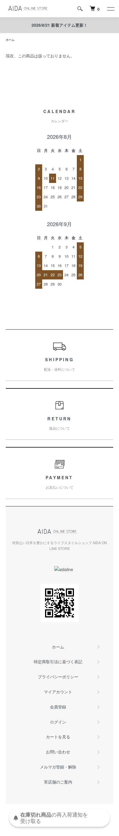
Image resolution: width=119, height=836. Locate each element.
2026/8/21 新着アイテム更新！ (59, 25)
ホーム (10, 40)
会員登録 (58, 707)
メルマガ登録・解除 (58, 767)
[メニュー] (110, 8)
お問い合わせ (58, 752)
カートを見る (58, 736)
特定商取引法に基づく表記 (58, 661)
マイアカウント (58, 692)
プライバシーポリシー (58, 676)
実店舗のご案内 (58, 782)
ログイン (58, 722)
